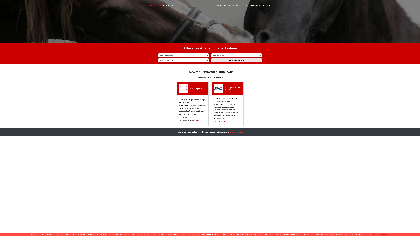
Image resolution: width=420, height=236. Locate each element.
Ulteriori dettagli (380, 234)
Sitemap (240, 132)
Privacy (233, 132)
